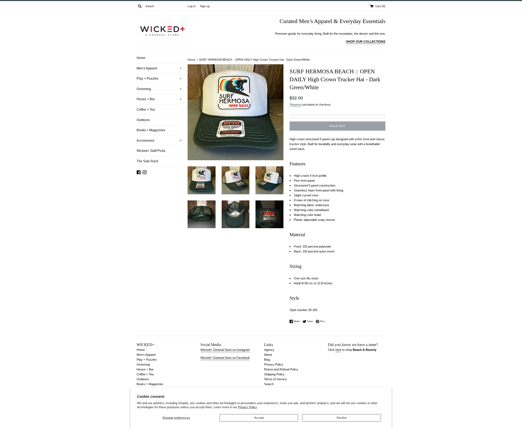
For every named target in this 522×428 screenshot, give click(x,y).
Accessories (159, 140)
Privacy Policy (247, 407)
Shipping (295, 104)
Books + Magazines (151, 130)
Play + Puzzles (159, 78)
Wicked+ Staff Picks (151, 150)
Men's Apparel (159, 68)
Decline (342, 417)
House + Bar (159, 99)
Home (141, 58)
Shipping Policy (274, 374)
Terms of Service (275, 379)
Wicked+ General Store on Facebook (225, 357)
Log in (192, 6)
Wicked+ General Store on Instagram (225, 349)
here (338, 349)
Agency (269, 349)
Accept (259, 417)
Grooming (159, 89)
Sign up (205, 6)
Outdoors (143, 120)
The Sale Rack (147, 161)
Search (269, 384)
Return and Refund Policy (281, 369)
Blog (267, 359)
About (268, 354)
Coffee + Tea (146, 109)
